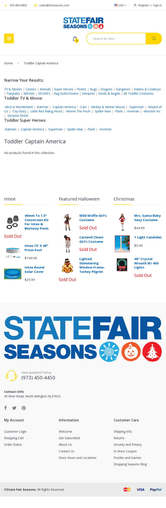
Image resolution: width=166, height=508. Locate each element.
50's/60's (44, 93)
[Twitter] (14, 408)
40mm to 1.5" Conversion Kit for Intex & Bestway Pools (37, 221)
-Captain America (64, 107)
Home (8, 63)
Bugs (93, 89)
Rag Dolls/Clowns (66, 93)
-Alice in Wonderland (18, 107)
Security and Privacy (128, 444)
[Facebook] (5, 408)
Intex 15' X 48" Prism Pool (36, 247)
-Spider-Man (102, 111)
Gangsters (123, 89)
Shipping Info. (123, 431)
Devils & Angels (109, 93)
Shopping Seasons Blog (130, 464)
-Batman (42, 107)
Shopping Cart (14, 438)
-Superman (136, 107)
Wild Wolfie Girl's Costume (93, 217)
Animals (45, 89)
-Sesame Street (17, 115)
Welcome (65, 431)
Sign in (157, 5)
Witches (29, 93)
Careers (31, 89)
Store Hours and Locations (77, 458)
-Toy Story (18, 111)
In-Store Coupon (125, 451)
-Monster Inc (152, 111)
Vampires (88, 93)
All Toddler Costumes (139, 93)
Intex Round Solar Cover (34, 269)
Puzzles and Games (127, 458)
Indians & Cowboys (147, 89)
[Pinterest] (24, 408)
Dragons (107, 89)
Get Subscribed (69, 438)
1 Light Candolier (148, 237)
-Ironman (132, 111)
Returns (119, 438)
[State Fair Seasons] (83, 21)
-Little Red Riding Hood (46, 111)
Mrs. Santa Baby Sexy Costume (147, 217)
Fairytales (13, 93)
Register (143, 5)
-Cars (83, 107)
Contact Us (66, 451)
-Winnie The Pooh (77, 111)
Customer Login (15, 431)
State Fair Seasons (21, 489)
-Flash (118, 111)
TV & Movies (13, 89)
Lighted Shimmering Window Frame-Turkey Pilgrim (92, 265)
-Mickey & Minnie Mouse (107, 107)
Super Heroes (63, 89)
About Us (65, 444)
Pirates (81, 89)
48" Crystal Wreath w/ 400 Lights (146, 263)
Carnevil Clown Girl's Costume (91, 239)
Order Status (13, 444)
